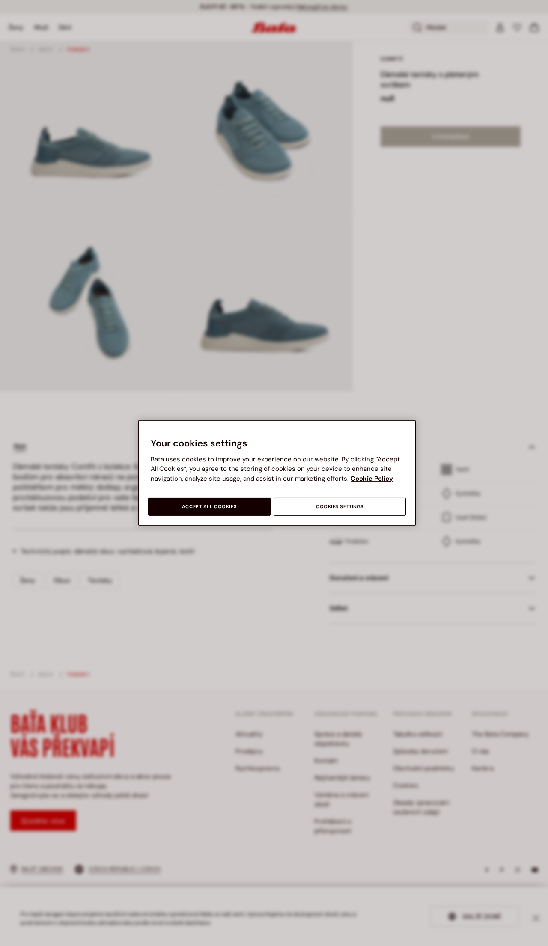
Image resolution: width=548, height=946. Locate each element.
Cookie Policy (372, 478)
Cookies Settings (340, 506)
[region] (277, 473)
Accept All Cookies (209, 506)
